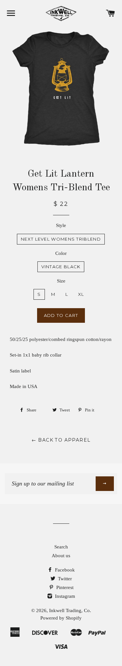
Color (61, 253)
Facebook (64, 569)
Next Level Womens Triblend (61, 239)
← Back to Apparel (61, 440)
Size (61, 280)
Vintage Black (61, 266)
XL (81, 294)
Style (61, 225)
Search (61, 546)
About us (61, 555)
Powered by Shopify (61, 618)
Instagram (64, 596)
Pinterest (64, 587)
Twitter (64, 578)
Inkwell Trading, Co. (70, 610)
